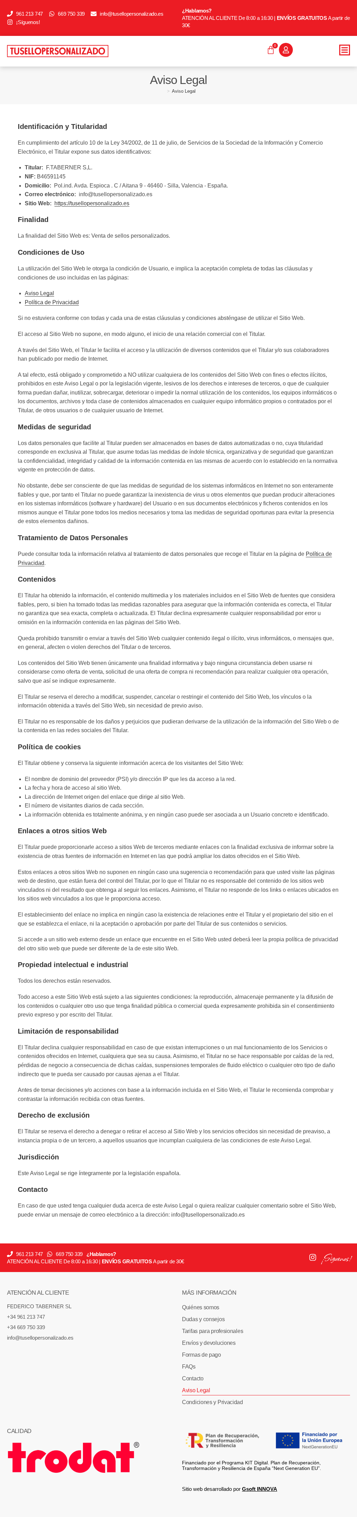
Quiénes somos (200, 1307)
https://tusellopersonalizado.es (91, 203)
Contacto (193, 1378)
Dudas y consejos (203, 1319)
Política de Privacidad (52, 302)
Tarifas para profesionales (212, 1331)
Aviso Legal (184, 91)
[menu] (344, 50)
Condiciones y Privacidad (212, 1402)
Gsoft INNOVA (259, 1489)
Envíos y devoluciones (209, 1343)
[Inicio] (163, 91)
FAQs (189, 1367)
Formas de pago (201, 1355)
